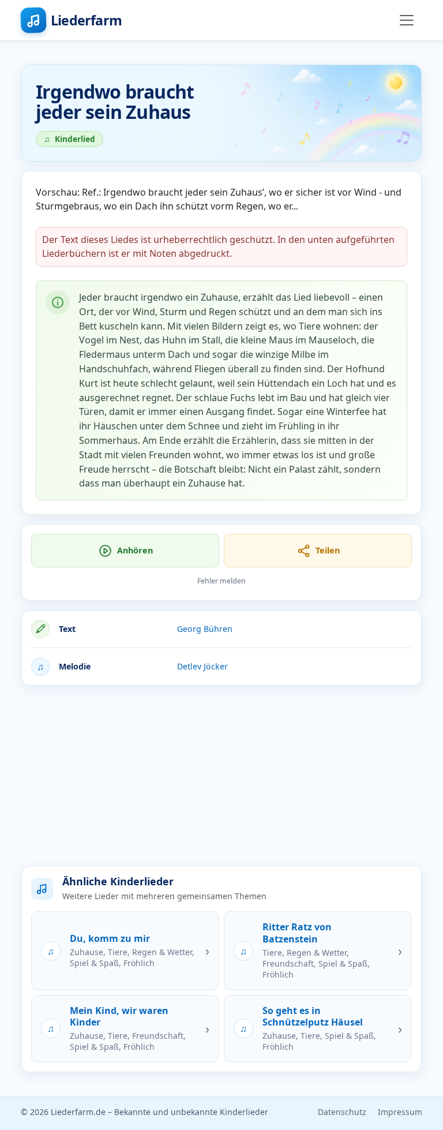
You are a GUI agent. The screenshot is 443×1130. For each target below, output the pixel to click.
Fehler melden (221, 581)
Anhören (135, 550)
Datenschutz (342, 1111)
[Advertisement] (221, 775)
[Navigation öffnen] (406, 20)
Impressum (400, 1111)
